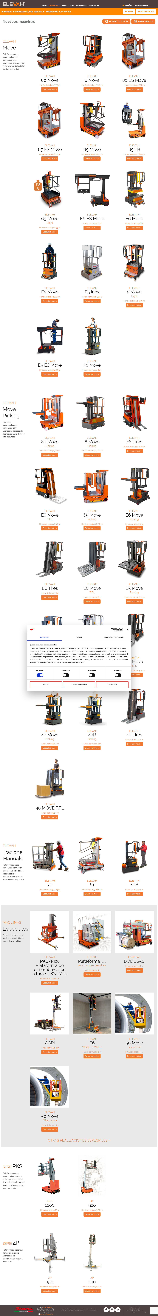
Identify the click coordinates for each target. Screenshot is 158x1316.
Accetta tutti (112, 685)
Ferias (71, 5)
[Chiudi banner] (128, 629)
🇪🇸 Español (127, 5)
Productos (54, 5)
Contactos (94, 5)
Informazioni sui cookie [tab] (113, 637)
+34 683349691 (47, 1307)
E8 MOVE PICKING (146, 11)
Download (81, 5)
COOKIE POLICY (134, 1309)
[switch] (66, 675)
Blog (64, 5)
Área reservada (141, 5)
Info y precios (145, 21)
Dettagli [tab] (79, 637)
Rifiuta (45, 685)
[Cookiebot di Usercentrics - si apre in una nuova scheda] (112, 629)
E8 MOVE (129, 11)
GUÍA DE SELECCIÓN (118, 21)
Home (44, 5)
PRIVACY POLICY (134, 1307)
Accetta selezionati (79, 685)
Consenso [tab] (44, 637)
